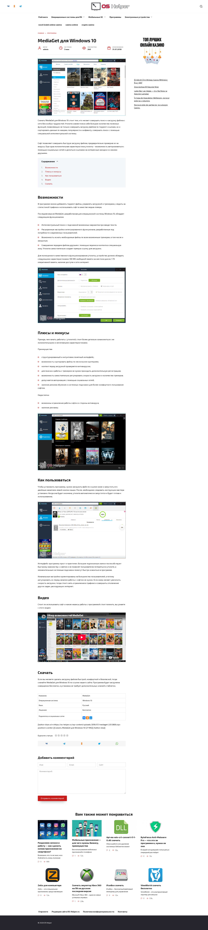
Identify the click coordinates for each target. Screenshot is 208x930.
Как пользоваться (53, 175)
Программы (115, 17)
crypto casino (88, 25)
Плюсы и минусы (53, 171)
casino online (71, 25)
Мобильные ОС (95, 17)
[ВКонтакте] (84, 717)
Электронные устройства (137, 17)
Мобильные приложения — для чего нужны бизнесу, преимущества (86, 843)
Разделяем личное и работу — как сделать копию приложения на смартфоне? (50, 847)
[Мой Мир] (90, 717)
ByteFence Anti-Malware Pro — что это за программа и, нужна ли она (153, 841)
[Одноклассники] (87, 717)
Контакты (122, 911)
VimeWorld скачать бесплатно (151, 887)
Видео (48, 179)
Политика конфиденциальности (98, 911)
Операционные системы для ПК (66, 17)
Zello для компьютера (49, 885)
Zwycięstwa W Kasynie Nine (146, 87)
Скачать (48, 184)
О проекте (43, 911)
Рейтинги (43, 17)
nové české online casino (50, 25)
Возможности (51, 167)
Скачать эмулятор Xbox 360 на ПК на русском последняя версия (86, 888)
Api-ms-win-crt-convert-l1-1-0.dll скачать (121, 839)
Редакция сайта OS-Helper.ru (65, 911)
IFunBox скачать (115, 885)
